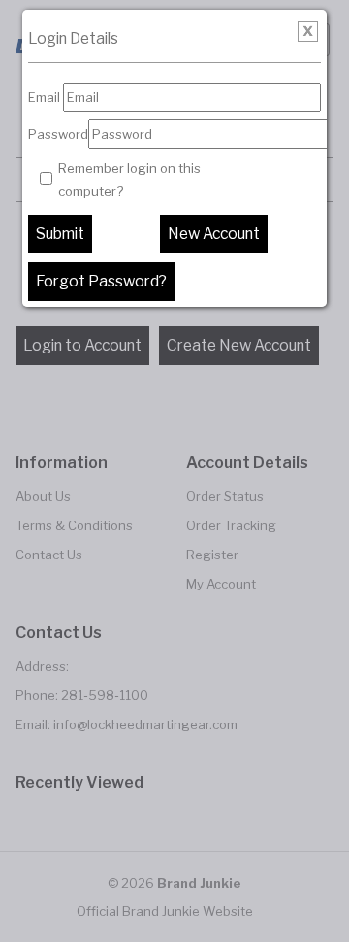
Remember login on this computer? (129, 179)
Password (58, 134)
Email (44, 97)
